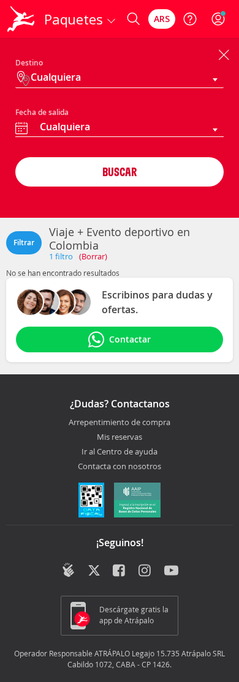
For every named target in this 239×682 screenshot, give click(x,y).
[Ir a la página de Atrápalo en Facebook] (120, 571)
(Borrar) (93, 256)
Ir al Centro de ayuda (119, 452)
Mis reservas (119, 437)
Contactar (130, 339)
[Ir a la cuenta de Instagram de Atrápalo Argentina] (145, 571)
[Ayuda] (190, 19)
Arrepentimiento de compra (119, 423)
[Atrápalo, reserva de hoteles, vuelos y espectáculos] (20, 19)
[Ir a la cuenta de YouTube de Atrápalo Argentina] (171, 571)
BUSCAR (119, 171)
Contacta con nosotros (119, 467)
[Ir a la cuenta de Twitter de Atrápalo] (94, 571)
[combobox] (119, 128)
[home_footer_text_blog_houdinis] (68, 570)
